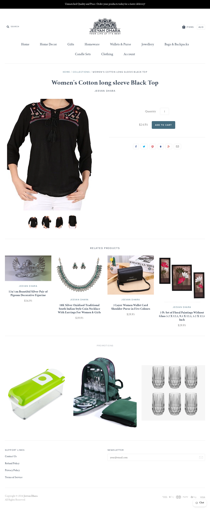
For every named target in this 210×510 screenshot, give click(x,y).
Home (25, 44)
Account (129, 54)
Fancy (161, 146)
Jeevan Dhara (104, 90)
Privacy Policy (12, 470)
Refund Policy (12, 464)
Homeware (92, 44)
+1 (168, 146)
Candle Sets (83, 54)
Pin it (152, 146)
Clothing (107, 54)
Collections (81, 72)
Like (136, 146)
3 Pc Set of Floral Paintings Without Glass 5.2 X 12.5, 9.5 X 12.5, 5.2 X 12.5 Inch (182, 316)
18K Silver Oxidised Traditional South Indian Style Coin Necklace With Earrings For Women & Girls (79, 309)
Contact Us (11, 456)
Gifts (70, 44)
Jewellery (148, 44)
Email (177, 146)
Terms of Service (13, 477)
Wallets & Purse (120, 44)
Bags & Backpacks (177, 44)
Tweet (144, 146)
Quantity (150, 111)
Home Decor (48, 44)
